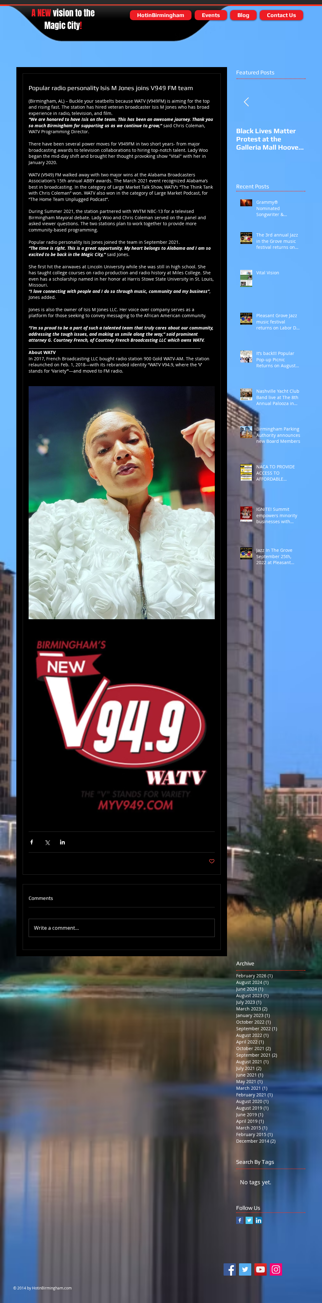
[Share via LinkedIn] (62, 842)
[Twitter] (245, 1269)
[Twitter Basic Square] (249, 1220)
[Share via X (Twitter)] (47, 842)
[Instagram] (276, 1269)
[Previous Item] (246, 102)
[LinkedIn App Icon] (258, 1220)
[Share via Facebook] (32, 842)
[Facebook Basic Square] (239, 1220)
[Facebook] (230, 1269)
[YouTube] (260, 1269)
